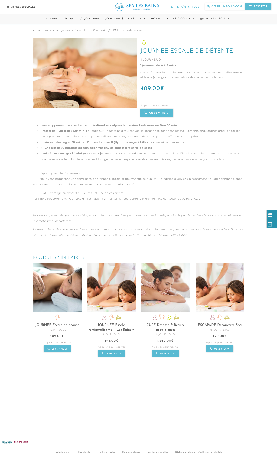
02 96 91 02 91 (159, 112)
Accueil (52, 18)
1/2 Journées (89, 18)
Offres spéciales (217, 18)
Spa (142, 18)
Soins (69, 18)
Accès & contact (180, 18)
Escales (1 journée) (94, 30)
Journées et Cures (71, 30)
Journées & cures (119, 18)
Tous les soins (51, 30)
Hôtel (156, 18)
